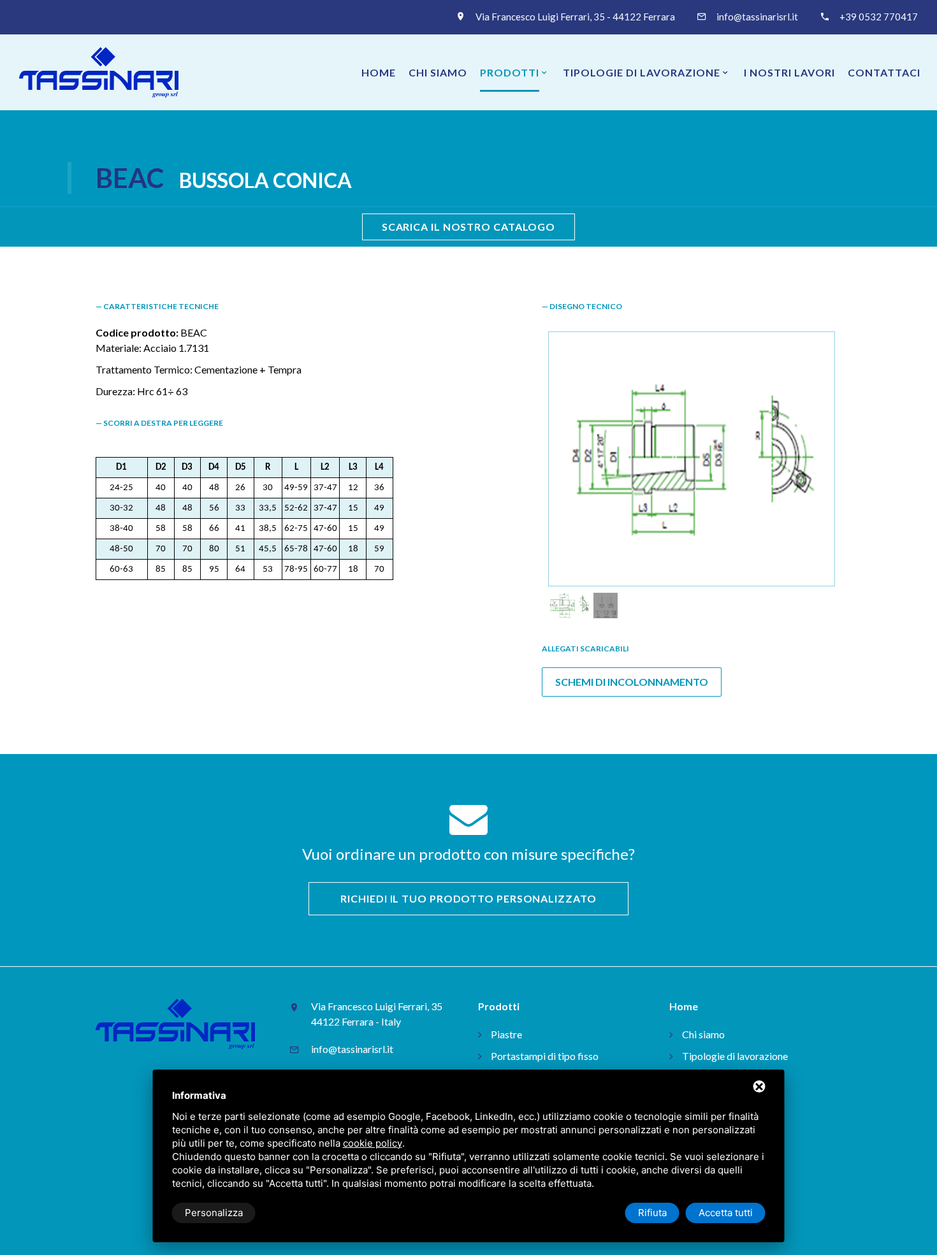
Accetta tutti (726, 1213)
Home (378, 72)
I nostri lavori (789, 72)
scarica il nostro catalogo (468, 227)
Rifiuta (652, 1213)
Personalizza (214, 1213)
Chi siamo (438, 72)
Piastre (506, 1034)
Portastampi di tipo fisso (545, 1056)
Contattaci (884, 72)
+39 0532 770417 (878, 16)
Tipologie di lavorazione (641, 72)
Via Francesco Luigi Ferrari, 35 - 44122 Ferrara (575, 16)
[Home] (98, 72)
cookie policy (372, 1143)
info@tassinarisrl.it (757, 16)
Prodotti (509, 72)
